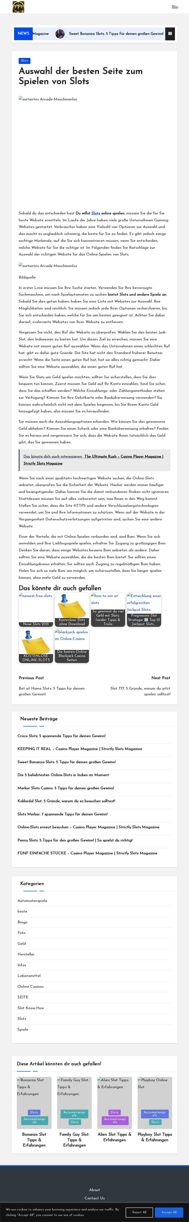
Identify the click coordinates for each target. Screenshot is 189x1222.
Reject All (139, 1212)
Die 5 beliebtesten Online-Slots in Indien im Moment (63, 775)
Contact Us (95, 1198)
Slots (24, 61)
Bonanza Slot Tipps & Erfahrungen (34, 1140)
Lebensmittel (29, 976)
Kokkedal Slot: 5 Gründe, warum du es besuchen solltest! (66, 801)
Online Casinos (31, 987)
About (94, 1190)
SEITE (23, 997)
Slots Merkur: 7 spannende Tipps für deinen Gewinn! (62, 814)
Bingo (22, 922)
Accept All (169, 1212)
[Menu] (174, 7)
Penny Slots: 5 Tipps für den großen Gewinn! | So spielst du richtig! (75, 840)
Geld (22, 944)
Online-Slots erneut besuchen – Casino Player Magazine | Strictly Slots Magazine (88, 827)
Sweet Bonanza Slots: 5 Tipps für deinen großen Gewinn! (99, 34)
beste (22, 911)
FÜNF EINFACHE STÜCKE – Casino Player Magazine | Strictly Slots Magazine (87, 853)
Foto (21, 933)
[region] (94, 1212)
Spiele (23, 1030)
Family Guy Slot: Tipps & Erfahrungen (74, 1140)
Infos (22, 965)
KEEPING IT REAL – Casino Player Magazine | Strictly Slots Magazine (80, 749)
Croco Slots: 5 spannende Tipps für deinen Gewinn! (61, 736)
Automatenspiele (32, 901)
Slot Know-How (31, 1008)
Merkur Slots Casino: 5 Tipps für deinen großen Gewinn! (66, 788)
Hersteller (26, 954)
